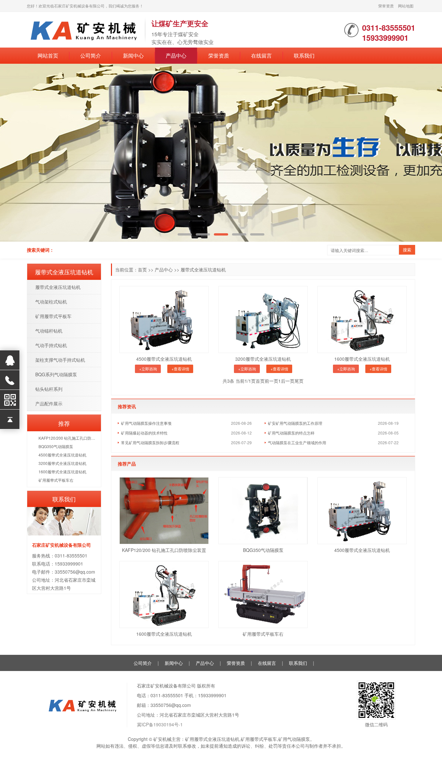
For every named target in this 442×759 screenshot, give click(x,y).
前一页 (271, 381)
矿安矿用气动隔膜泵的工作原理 (295, 423)
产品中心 (176, 55)
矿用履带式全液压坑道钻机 (212, 739)
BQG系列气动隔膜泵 (56, 374)
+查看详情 (180, 368)
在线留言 (261, 55)
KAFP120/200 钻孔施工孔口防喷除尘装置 (164, 550)
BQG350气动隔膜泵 (263, 550)
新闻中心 (133, 55)
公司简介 (90, 55)
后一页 (287, 381)
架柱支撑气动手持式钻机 (60, 360)
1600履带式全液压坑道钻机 (362, 359)
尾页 (299, 381)
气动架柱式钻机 (51, 301)
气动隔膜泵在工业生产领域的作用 (297, 442)
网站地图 (406, 5)
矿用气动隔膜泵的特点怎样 (291, 432)
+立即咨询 (148, 368)
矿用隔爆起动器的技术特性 (144, 432)
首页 (142, 269)
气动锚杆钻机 (48, 330)
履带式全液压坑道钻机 (203, 269)
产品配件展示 (48, 403)
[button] (426, 152)
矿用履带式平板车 (53, 316)
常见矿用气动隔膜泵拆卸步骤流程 (150, 442)
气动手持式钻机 (51, 345)
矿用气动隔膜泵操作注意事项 (146, 423)
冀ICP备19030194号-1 (160, 724)
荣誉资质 (386, 5)
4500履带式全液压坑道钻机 (164, 359)
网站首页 (48, 55)
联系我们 (304, 55)
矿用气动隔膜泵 (294, 739)
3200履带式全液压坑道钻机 (263, 359)
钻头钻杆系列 (48, 389)
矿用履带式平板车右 (263, 634)
